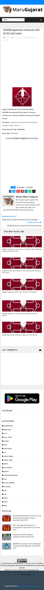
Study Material (9, 483)
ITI (5, 452)
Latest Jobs (8, 460)
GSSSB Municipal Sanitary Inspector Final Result (19, 335)
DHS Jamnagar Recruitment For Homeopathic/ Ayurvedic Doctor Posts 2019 (26, 527)
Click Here (21, 129)
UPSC (6, 498)
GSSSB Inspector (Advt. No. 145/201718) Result (19, 292)
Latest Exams (8, 456)
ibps (5, 505)
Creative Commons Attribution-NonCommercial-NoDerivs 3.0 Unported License (22, 565)
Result (6, 471)
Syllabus (7, 486)
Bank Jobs (7, 429)
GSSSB (5, 40)
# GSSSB (29, 187)
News (6, 464)
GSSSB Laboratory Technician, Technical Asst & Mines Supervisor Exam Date (22, 250)
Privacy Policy (26, 574)
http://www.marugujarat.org (29, 570)
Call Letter (33, 37)
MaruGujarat (18, 563)
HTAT (5, 445)
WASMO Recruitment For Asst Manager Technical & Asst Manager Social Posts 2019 (27, 546)
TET (5, 494)
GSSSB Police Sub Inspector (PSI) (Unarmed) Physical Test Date (21, 271)
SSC (5, 479)
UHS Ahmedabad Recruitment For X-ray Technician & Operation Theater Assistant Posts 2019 (27, 518)
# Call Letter (20, 187)
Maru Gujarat (21, 138)
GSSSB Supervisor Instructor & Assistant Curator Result (19, 314)
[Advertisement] (22, 64)
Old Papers (8, 467)
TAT (5, 490)
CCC (5, 433)
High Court (8, 448)
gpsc (6, 502)
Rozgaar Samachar (10, 475)
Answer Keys (8, 426)
